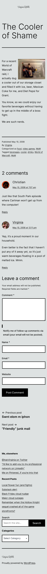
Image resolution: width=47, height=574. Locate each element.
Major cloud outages (12, 498)
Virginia (8, 145)
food (19, 148)
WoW (38, 148)
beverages (15, 152)
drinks (30, 152)
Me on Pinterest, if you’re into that (20, 472)
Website (6, 374)
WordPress (29, 563)
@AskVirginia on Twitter (14, 460)
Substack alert (9, 489)
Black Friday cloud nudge (15, 493)
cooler (24, 152)
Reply (5, 212)
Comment (8, 295)
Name (6, 342)
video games (29, 148)
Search (6, 517)
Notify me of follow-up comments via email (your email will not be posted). (23, 332)
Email (5, 358)
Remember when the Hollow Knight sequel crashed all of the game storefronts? (21, 506)
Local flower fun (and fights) (17, 485)
